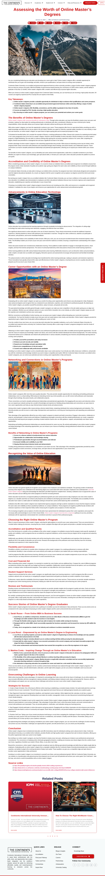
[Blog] (95, 865)
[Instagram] (83, 865)
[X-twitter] (78, 865)
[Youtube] (91, 865)
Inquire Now (39, 867)
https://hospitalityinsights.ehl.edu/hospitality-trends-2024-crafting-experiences (38, 765)
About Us (38, 851)
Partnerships (59, 861)
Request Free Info (102, 272)
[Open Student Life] (54, 3)
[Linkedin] (87, 865)
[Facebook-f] (74, 865)
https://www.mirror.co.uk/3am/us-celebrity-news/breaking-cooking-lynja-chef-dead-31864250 (42, 768)
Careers (58, 857)
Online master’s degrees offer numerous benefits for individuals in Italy (28, 120)
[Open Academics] (42, 3)
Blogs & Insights (60, 851)
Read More (14, 830)
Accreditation (39, 854)
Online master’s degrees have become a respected (59, 513)
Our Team (58, 854)
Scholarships (39, 864)
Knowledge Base (79, 851)
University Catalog (61, 867)
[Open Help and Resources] (81, 3)
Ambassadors (60, 864)
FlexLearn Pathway (41, 857)
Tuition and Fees (40, 861)
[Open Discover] (31, 3)
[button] (32, 23)
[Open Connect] (64, 3)
